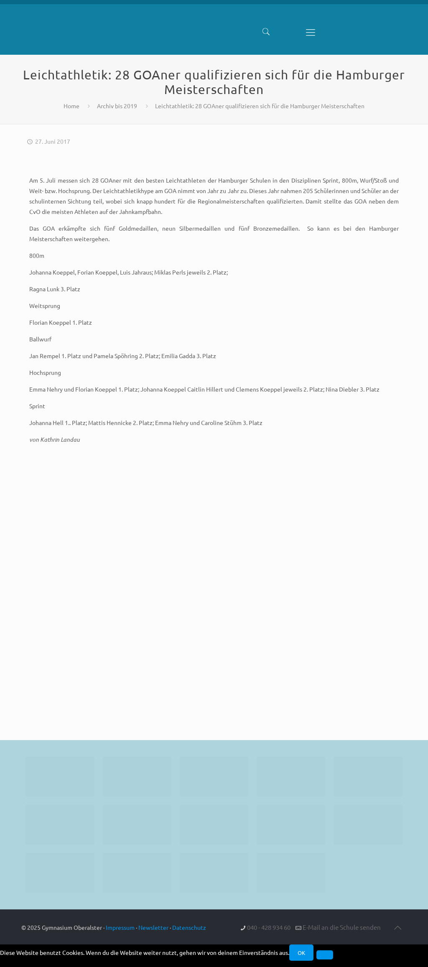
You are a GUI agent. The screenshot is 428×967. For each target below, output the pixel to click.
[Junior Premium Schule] (60, 824)
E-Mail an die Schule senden (342, 927)
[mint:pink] (368, 776)
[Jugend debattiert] (137, 776)
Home (71, 105)
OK (301, 952)
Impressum (120, 927)
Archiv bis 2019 (117, 105)
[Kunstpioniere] (60, 872)
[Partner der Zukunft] (291, 872)
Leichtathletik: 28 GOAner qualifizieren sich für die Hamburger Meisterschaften (259, 105)
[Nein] (324, 954)
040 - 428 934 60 (268, 927)
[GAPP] (291, 824)
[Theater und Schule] (214, 824)
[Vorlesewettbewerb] (368, 824)
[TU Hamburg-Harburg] (137, 824)
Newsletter (153, 927)
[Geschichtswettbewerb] (137, 872)
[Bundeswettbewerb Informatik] (60, 776)
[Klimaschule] (291, 776)
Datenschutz (189, 927)
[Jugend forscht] (214, 872)
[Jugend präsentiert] (214, 776)
